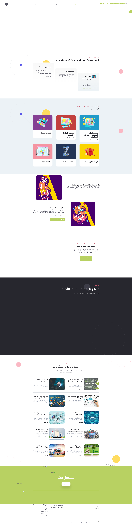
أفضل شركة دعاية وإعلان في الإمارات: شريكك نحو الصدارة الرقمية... (75, 380)
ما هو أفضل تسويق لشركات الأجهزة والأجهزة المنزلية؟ (41, 413)
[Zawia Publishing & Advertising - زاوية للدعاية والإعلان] (112, 4)
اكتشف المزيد (88, 88)
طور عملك (56, 4)
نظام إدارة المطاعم (44, 511)
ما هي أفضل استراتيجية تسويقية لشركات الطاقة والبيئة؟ (76, 446)
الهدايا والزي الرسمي (91, 162)
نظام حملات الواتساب (46, 508)
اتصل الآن (66, 484)
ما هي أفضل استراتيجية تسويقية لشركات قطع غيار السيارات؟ (76, 430)
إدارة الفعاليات (46, 162)
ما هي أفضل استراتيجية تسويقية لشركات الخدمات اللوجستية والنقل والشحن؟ (41, 446)
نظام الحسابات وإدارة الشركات (45, 505)
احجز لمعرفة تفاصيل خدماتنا (57, 219)
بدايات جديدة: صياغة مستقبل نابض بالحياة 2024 (40, 380)
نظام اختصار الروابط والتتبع (44, 514)
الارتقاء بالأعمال (48, 4)
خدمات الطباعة (70, 71)
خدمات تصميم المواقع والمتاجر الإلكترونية (45, 67)
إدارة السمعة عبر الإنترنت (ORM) (59, 505)
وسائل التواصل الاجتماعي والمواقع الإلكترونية (91, 135)
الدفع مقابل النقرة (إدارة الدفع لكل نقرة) (57, 507)
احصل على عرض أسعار (86, 258)
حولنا (41, 4)
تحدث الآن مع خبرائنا (94, 48)
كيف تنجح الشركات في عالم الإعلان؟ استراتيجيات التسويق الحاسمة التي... (40, 397)
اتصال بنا (36, 4)
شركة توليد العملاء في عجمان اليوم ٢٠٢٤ (86, 78)
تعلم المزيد (81, 389)
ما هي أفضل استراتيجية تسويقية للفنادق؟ (42, 430)
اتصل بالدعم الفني (36, 504)
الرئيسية (75, 4)
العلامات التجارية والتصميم (68, 134)
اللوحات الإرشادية (68, 162)
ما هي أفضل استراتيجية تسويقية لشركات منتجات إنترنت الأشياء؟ (76, 413)
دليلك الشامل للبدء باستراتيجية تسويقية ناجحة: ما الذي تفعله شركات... (75, 397)
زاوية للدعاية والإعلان (94, 139)
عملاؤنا (98, 504)
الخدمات (68, 4)
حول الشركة (97, 508)
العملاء (62, 4)
